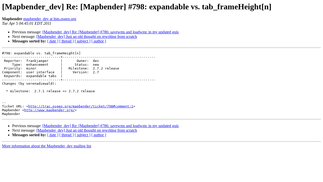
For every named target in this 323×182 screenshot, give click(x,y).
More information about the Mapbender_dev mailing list (46, 146)
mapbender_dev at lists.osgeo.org (49, 19)
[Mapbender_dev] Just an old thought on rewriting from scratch (86, 36)
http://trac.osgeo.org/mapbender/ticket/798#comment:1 (80, 106)
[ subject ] (82, 41)
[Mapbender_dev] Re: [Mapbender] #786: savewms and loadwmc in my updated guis (110, 32)
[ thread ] (66, 41)
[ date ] (52, 41)
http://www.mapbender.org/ (49, 110)
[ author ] (98, 41)
